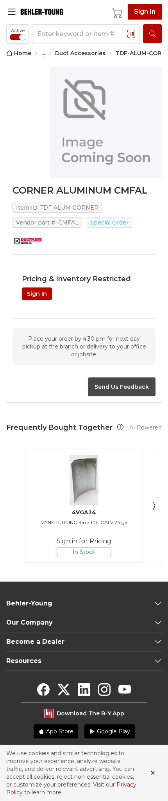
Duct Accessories (80, 53)
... (43, 53)
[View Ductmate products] (28, 241)
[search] (152, 33)
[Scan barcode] (131, 33)
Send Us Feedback (122, 386)
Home (22, 53)
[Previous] (14, 506)
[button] (120, 427)
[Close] (153, 773)
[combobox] (86, 33)
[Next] (154, 506)
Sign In (144, 11)
